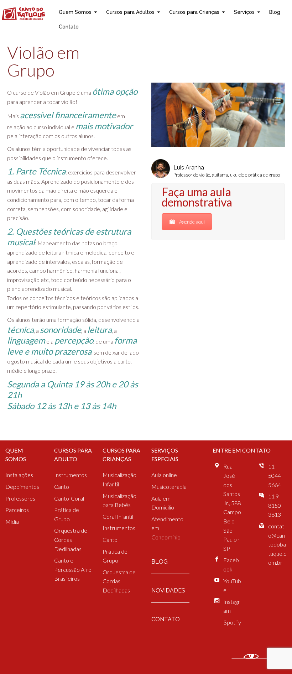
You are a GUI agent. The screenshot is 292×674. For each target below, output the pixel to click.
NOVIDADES (168, 590)
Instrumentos (70, 474)
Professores (20, 498)
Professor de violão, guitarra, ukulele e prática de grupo (226, 175)
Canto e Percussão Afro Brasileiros (73, 569)
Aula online (164, 474)
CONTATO (165, 619)
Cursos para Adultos (130, 12)
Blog (274, 12)
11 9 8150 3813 (274, 505)
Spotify (232, 622)
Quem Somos (75, 12)
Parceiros (17, 509)
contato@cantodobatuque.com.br (277, 544)
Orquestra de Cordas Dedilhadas (70, 539)
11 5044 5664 (274, 475)
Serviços (244, 12)
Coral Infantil (118, 516)
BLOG (159, 561)
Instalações (19, 474)
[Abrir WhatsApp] (274, 656)
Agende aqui (192, 222)
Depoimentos (22, 486)
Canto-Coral (69, 498)
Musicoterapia (169, 486)
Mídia (12, 521)
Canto (61, 486)
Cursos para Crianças (194, 12)
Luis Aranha (188, 167)
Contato (69, 26)
